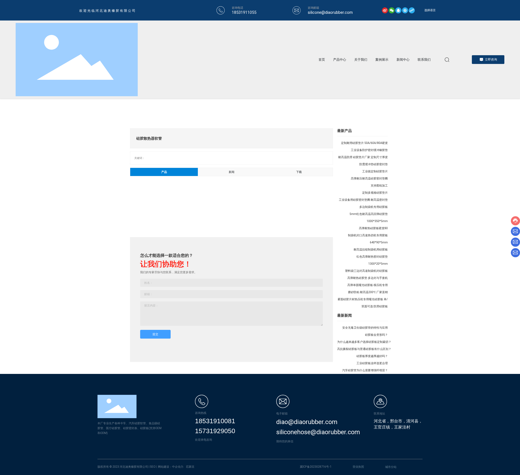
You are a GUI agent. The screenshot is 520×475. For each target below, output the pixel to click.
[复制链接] (412, 10)
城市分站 (390, 467)
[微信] (392, 10)
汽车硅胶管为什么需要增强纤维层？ (365, 370)
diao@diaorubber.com (306, 422)
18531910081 (215, 421)
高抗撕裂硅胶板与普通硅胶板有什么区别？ (364, 349)
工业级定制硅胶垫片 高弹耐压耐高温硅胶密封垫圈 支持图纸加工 (369, 178)
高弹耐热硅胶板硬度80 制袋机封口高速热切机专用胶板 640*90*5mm (368, 235)
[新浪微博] (385, 10)
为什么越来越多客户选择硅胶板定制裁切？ (364, 341)
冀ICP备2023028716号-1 (316, 466)
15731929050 (215, 431)
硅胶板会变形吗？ (376, 334)
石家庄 (190, 466)
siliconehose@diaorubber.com (318, 432)
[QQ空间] (405, 10)
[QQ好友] (398, 10)
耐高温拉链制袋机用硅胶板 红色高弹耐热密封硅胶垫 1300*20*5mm (371, 256)
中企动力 (177, 466)
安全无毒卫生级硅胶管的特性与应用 (365, 327)
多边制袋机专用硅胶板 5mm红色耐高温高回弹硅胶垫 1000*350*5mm (369, 214)
